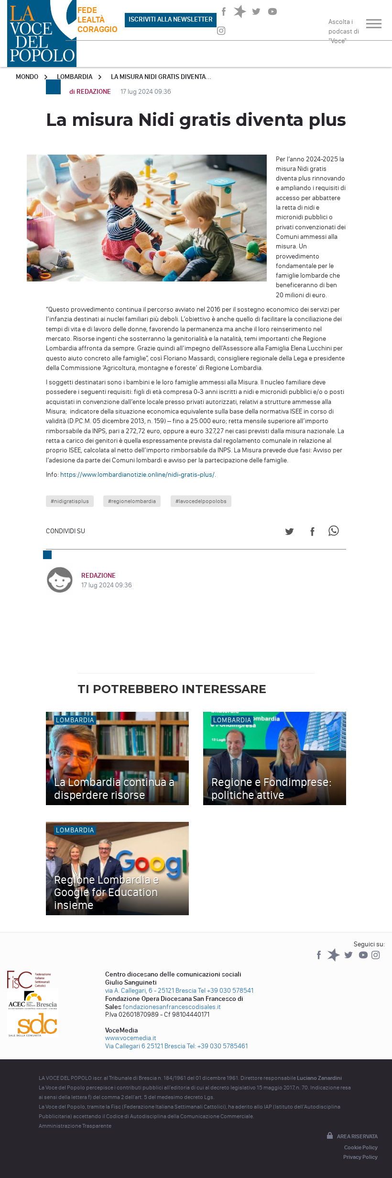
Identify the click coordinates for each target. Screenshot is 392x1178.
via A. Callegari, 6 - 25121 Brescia (150, 991)
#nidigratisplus (70, 501)
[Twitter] (349, 959)
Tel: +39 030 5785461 (217, 1046)
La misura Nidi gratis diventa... (161, 77)
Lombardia (74, 77)
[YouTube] (364, 959)
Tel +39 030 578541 (225, 991)
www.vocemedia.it (130, 1038)
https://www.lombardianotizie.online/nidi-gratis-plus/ (137, 475)
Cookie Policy (361, 1147)
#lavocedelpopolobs (201, 501)
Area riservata (357, 1136)
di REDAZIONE (90, 92)
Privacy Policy (360, 1157)
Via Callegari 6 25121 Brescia (145, 1046)
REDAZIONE (98, 576)
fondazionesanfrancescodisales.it (172, 1007)
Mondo (27, 77)
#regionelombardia (132, 501)
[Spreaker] (334, 959)
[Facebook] (319, 959)
